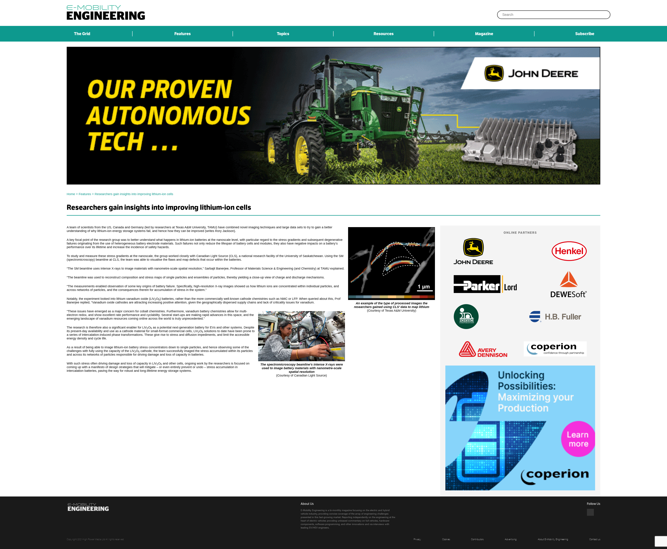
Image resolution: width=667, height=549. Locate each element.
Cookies (446, 539)
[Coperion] (555, 349)
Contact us (594, 539)
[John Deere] (333, 116)
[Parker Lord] (485, 284)
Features (182, 33)
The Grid (82, 33)
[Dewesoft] (568, 284)
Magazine (484, 33)
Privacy (417, 539)
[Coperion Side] (520, 428)
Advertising (511, 539)
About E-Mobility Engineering (553, 539)
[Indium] (466, 316)
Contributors (477, 539)
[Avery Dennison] (483, 349)
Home (71, 194)
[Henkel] (569, 251)
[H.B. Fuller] (555, 316)
